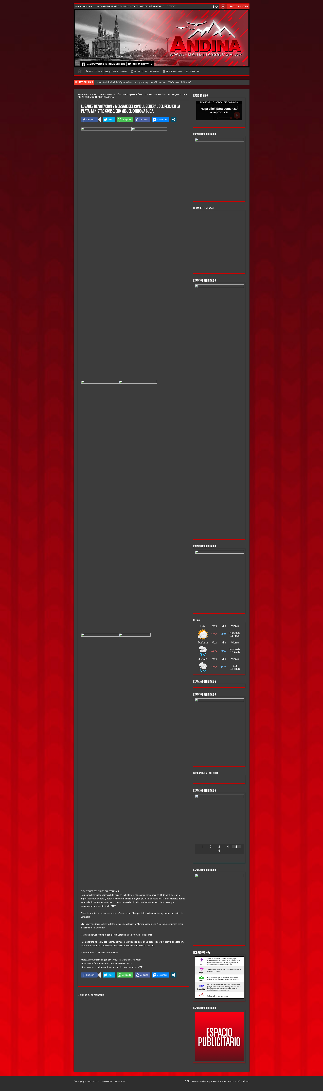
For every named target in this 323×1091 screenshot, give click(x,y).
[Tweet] (109, 119)
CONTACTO (194, 71)
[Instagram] (216, 7)
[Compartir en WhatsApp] (125, 119)
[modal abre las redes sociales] (173, 119)
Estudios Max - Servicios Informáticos (231, 1081)
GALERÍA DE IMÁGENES (146, 71)
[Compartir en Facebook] (89, 119)
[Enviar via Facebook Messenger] (160, 119)
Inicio (83, 94)
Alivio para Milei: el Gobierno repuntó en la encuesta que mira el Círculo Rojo (131, 82)
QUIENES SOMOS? (118, 71)
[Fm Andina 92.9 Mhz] (161, 38)
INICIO (79, 71)
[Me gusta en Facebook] (142, 119)
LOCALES (91, 94)
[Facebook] (213, 7)
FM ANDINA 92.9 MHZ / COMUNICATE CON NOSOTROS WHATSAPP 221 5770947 (137, 6)
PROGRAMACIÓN (174, 71)
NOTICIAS (94, 71)
